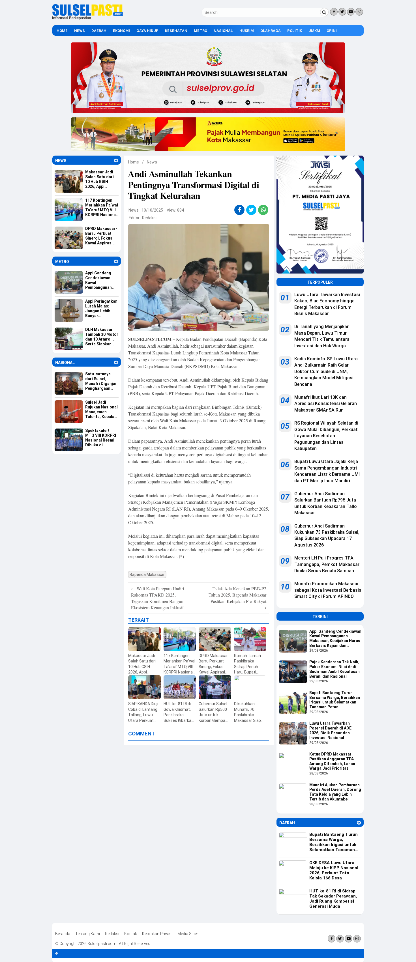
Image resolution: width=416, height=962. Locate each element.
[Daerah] (359, 822)
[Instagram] (359, 12)
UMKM (314, 31)
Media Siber (187, 933)
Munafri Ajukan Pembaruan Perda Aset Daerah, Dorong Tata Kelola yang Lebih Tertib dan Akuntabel (335, 792)
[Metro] (116, 261)
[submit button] (324, 12)
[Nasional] (116, 362)
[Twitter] (342, 12)
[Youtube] (351, 12)
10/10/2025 (152, 210)
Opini (332, 31)
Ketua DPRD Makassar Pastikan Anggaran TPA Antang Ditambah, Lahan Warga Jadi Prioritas (332, 761)
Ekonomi (121, 31)
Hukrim (246, 31)
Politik (294, 31)
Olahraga (270, 31)
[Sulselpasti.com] (87, 18)
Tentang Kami (87, 933)
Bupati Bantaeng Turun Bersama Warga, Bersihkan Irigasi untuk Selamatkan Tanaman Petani (334, 699)
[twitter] (251, 209)
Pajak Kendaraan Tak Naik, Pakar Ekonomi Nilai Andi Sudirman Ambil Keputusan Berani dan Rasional (334, 669)
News (79, 31)
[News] (116, 160)
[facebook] (239, 209)
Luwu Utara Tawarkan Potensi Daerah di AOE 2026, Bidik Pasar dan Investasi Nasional (330, 730)
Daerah (98, 31)
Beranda (62, 933)
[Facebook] (334, 12)
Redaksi (149, 218)
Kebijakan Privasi (157, 933)
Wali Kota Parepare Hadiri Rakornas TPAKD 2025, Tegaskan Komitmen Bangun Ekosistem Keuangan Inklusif (157, 598)
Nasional (223, 31)
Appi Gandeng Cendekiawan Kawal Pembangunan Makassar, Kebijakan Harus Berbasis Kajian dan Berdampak (335, 639)
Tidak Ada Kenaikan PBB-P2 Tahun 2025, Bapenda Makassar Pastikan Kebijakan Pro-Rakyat (237, 598)
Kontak (130, 933)
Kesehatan (176, 31)
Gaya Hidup (147, 31)
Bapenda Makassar (147, 574)
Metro (200, 31)
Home (62, 31)
